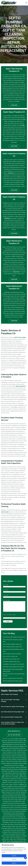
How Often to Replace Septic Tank (11, 661)
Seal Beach (9, 826)
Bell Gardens (10, 746)
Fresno (20, 761)
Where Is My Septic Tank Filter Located (12, 681)
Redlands (23, 811)
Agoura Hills (22, 738)
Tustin (15, 839)
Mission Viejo (23, 790)
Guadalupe (21, 765)
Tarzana (7, 836)
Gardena (3, 763)
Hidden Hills (23, 767)
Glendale (15, 763)
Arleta (11, 742)
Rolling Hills (11, 815)
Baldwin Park (11, 744)
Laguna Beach (8, 773)
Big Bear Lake (23, 746)
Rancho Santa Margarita (15, 811)
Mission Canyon (16, 790)
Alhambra (10, 740)
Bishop (4, 748)
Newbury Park (5, 796)
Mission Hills (8, 790)
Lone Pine (15, 784)
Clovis (24, 754)
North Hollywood (11, 797)
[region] (14, 854)
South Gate (13, 830)
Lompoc (11, 784)
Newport (24, 796)
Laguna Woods (5, 775)
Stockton (23, 832)
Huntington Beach (22, 769)
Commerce (8, 756)
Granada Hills (7, 765)
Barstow (17, 744)
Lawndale (14, 782)
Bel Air (21, 744)
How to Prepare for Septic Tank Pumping (12, 707)
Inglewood (12, 771)
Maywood (22, 788)
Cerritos (23, 752)
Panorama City (10, 803)
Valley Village (14, 841)
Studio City (5, 834)
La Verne (9, 782)
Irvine (17, 771)
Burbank (3, 750)
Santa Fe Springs (21, 822)
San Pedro (17, 820)
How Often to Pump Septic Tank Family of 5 (13, 666)
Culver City (8, 757)
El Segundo (19, 759)
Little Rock (20, 782)
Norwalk (24, 797)
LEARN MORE (14, 105)
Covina (24, 756)
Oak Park (5, 799)
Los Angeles (9, 786)
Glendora (20, 763)
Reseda (13, 813)
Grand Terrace (14, 765)
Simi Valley (16, 828)
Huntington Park (6, 771)
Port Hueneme (4, 809)
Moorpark (18, 794)
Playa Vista (6, 807)
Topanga (18, 837)
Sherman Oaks (22, 826)
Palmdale (15, 801)
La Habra (12, 775)
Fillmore (3, 761)
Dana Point (18, 757)
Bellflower (3, 746)
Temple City (18, 836)
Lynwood (20, 786)
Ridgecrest (21, 813)
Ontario (12, 799)
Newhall (11, 796)
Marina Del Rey (16, 788)
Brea (7, 748)
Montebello (23, 792)
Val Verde (20, 841)
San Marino (12, 820)
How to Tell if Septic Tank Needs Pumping (10, 700)
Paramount (17, 803)
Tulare (7, 839)
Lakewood (13, 778)
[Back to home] (9, 2)
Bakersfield (5, 744)
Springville (4, 832)
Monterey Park (11, 794)
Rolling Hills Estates (19, 815)
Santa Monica (11, 824)
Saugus (4, 826)
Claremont (19, 754)
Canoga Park (20, 750)
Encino (24, 759)
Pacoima (10, 801)
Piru (15, 805)
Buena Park (22, 748)
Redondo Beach (7, 813)
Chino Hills (14, 754)
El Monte (14, 759)
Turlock (11, 839)
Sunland (17, 834)
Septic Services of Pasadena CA (11, 332)
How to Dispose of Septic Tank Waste (12, 653)
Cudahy (3, 757)
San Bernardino (12, 816)
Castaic (19, 752)
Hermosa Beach (11, 767)
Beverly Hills (16, 746)
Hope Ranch (14, 769)
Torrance (23, 837)
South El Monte (6, 830)
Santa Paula (18, 824)
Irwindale (21, 771)
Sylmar (3, 836)
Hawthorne (4, 767)
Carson (14, 752)
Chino (9, 754)
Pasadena (22, 803)
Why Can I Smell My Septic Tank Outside (13, 678)
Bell (24, 744)
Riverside (5, 815)
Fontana (8, 761)
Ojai (8, 799)
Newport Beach (17, 796)
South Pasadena (21, 830)
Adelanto (17, 738)
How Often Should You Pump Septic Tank (12, 712)
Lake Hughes (15, 776)
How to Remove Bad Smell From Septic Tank (14, 637)
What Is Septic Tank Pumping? (9, 694)
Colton (3, 756)
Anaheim (21, 740)
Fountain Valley (14, 761)
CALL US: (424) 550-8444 (14, 735)
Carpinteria (9, 752)
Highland (3, 769)
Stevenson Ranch (16, 832)
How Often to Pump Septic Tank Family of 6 (13, 664)
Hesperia (18, 767)
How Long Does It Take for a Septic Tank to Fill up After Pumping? (12, 723)
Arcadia (8, 742)
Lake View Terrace (5, 778)
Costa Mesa (19, 756)
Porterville (23, 807)
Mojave (8, 792)
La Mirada (18, 778)
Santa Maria (4, 824)
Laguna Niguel (22, 773)
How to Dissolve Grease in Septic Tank (12, 646)
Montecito (5, 794)
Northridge (18, 797)
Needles (23, 794)
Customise (14, 859)
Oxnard (20, 799)
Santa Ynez (24, 824)
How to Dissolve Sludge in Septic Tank (12, 644)
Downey (6, 759)
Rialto (17, 813)
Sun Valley (22, 834)
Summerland (12, 834)
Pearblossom (4, 805)
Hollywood (8, 769)
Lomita (6, 784)
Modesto (4, 792)
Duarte (10, 759)
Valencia (9, 841)
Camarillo (13, 750)
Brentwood (12, 748)
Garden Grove (9, 763)
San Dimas (7, 818)
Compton (13, 756)
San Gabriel (21, 818)
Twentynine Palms (21, 839)
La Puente (20, 780)
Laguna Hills (15, 773)
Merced (3, 790)
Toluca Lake (12, 837)
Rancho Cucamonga (18, 809)
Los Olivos (15, 786)
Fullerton (24, 761)
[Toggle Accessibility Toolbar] (25, 857)
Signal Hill (10, 828)
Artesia (15, 742)
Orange (16, 799)
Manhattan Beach (7, 788)
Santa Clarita (13, 822)
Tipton (7, 837)
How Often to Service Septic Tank (11, 659)
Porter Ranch (17, 807)
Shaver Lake (15, 826)
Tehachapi (12, 836)
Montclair (18, 792)
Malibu (24, 786)
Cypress (13, 757)
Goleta (25, 763)
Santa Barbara (6, 822)
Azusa (23, 742)
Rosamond (5, 816)
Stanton (10, 832)
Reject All (14, 863)
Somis (25, 828)
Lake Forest (8, 776)
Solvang (21, 828)
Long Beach (21, 784)
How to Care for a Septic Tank (10, 656)
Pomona (12, 807)
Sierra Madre (4, 828)
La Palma (15, 780)
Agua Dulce (4, 740)
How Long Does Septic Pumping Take (11, 717)
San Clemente (19, 816)
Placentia (19, 805)
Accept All (14, 855)
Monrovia (12, 792)
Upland (4, 841)
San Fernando (14, 818)
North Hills (4, 797)
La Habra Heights (19, 775)
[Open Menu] (26, 2)
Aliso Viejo (15, 740)
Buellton (17, 748)
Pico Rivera (11, 805)
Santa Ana (23, 820)
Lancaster (10, 780)
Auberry (20, 742)
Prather (10, 809)
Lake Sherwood (22, 776)
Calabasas (8, 750)
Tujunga (3, 839)
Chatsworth (5, 754)
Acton (12, 738)
